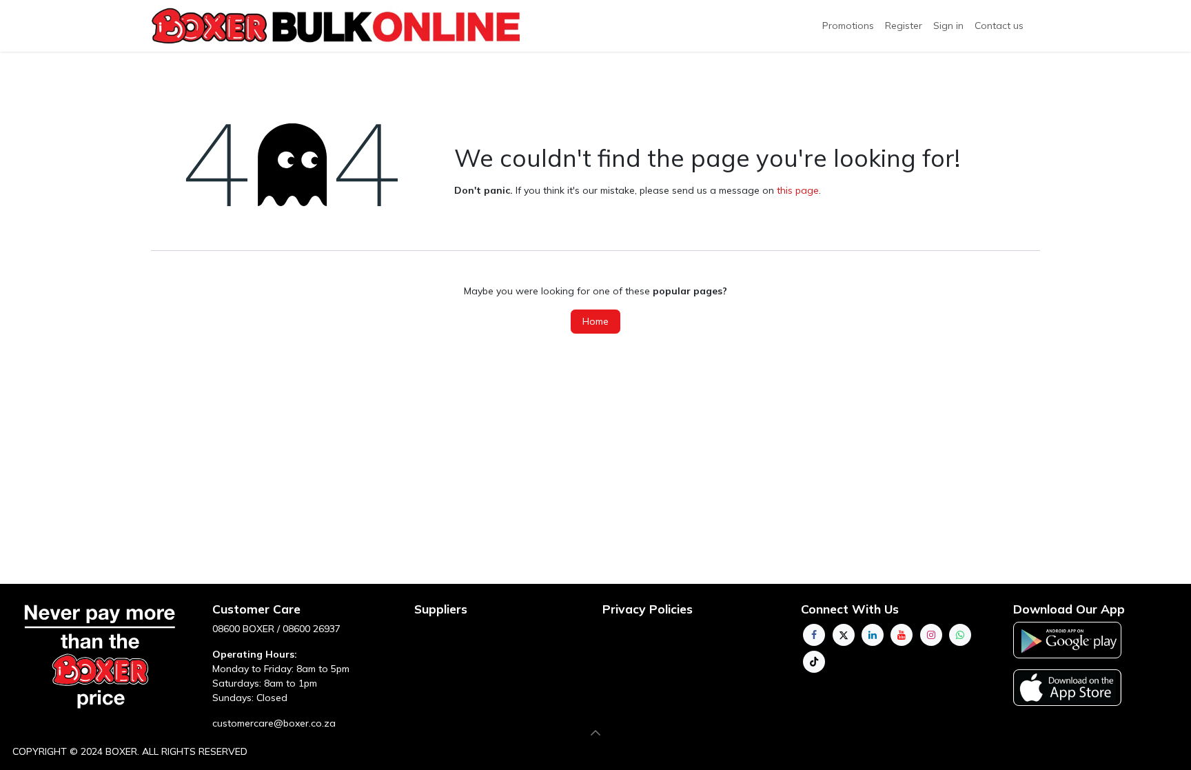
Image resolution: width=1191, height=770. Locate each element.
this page (798, 190)
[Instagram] (931, 635)
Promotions (848, 25)
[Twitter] (844, 635)
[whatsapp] (960, 635)
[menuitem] (903, 26)
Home (595, 321)
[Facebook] (814, 635)
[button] (595, 732)
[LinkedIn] (873, 635)
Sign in (948, 25)
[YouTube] (901, 635)
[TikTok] (814, 662)
